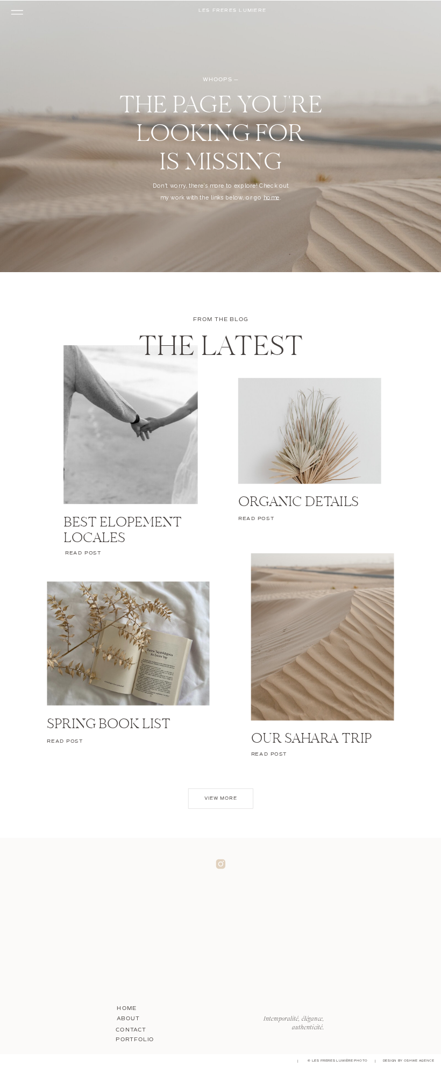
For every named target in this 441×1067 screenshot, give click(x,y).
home (272, 197)
